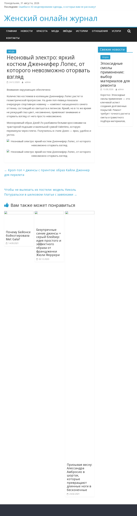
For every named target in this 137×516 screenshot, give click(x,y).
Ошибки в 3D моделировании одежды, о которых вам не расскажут (57, 6)
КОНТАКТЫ (13, 38)
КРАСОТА (42, 31)
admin (28, 82)
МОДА (55, 31)
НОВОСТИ (27, 31)
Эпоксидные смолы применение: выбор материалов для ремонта (115, 74)
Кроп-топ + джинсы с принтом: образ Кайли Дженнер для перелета (47, 172)
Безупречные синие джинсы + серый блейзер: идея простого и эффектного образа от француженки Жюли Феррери (48, 242)
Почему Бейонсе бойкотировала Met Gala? (18, 235)
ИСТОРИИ (82, 31)
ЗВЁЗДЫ (67, 31)
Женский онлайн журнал (51, 18)
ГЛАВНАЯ (11, 31)
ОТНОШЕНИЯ (100, 31)
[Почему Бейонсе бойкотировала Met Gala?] (19, 213)
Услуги (116, 31)
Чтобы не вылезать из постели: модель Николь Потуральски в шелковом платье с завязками (40, 192)
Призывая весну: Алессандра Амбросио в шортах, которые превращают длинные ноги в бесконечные (79, 477)
